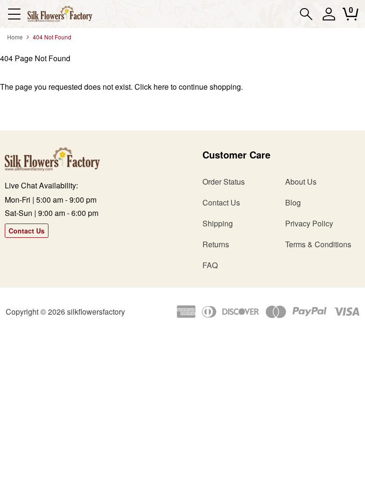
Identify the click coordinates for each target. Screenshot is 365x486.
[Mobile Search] (306, 14)
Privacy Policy (309, 223)
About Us (301, 181)
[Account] (328, 18)
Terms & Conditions (318, 244)
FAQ (210, 265)
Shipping (217, 223)
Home (15, 37)
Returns (215, 244)
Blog (293, 202)
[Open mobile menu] (14, 14)
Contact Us (27, 230)
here (161, 86)
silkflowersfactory (96, 311)
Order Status (223, 181)
